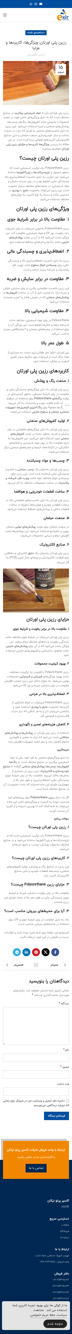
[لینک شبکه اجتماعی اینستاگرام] (35, 4)
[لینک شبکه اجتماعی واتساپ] (31, 4)
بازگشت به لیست (36, 965)
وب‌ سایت (63, 1084)
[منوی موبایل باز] (5, 15)
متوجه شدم (55, 1324)
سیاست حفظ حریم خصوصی (48, 1315)
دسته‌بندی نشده (36, 32)
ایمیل (64, 1067)
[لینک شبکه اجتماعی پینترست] (36, 952)
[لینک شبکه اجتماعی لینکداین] (26, 952)
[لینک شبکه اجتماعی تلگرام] (17, 952)
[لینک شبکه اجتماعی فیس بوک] (55, 952)
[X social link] (46, 952)
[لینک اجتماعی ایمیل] (40, 4)
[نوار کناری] (67, 405)
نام (66, 1050)
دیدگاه (64, 1004)
